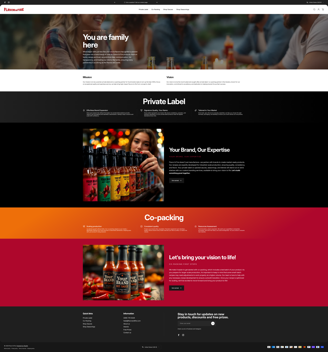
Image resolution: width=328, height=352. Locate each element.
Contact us (127, 332)
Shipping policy (30, 348)
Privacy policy (14, 348)
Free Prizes (127, 330)
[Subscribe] (213, 323)
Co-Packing (87, 321)
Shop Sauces (87, 324)
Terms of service (22, 348)
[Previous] (115, 2)
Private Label (87, 318)
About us (126, 324)
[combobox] (315, 2)
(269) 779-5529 (129, 318)
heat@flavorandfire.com (132, 321)
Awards (126, 327)
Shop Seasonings (89, 327)
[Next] (157, 2)
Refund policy (7, 348)
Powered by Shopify (22, 345)
